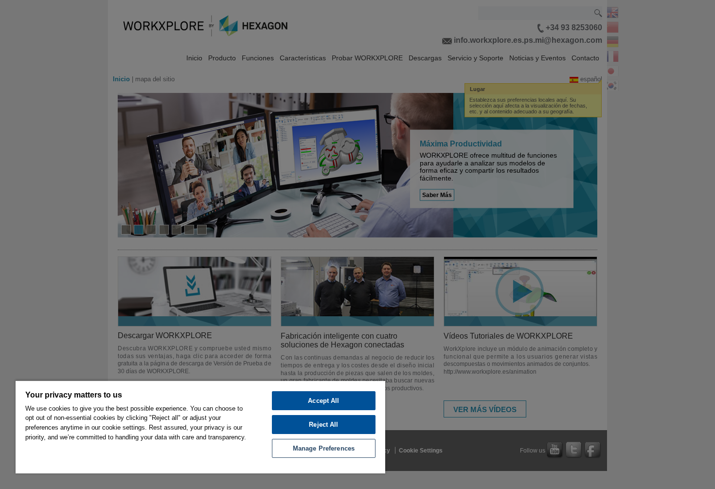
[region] (200, 426)
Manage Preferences (324, 448)
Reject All (323, 424)
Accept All (323, 400)
